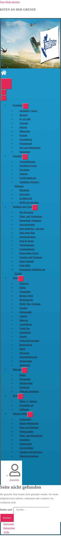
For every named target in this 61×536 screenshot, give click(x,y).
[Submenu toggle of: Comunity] (25, 157)
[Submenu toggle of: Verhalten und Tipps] (35, 207)
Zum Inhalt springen (10, 2)
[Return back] (4, 92)
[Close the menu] (4, 98)
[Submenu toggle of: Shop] (20, 396)
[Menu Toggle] (6, 83)
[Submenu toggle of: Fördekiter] (25, 106)
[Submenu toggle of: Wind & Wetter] (30, 414)
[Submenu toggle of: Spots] (21, 279)
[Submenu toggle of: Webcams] (24, 370)
